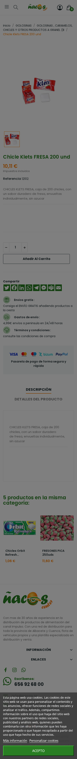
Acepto (38, 750)
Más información (15, 740)
